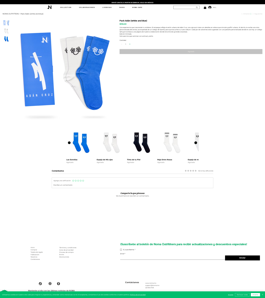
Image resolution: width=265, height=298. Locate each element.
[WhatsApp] (120, 59)
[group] (132, 147)
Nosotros (34, 257)
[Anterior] (69, 142)
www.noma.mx (150, 283)
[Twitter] (124, 59)
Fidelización (35, 255)
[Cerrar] (262, 294)
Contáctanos (35, 259)
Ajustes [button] (230, 295)
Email (122, 254)
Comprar (34, 250)
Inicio (33, 247)
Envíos (61, 254)
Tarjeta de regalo (37, 252)
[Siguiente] (195, 142)
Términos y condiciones (67, 248)
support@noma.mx (152, 285)
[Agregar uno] (130, 44)
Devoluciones (64, 257)
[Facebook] (121, 59)
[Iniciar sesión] (209, 7)
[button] (205, 7)
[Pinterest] (122, 59)
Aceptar (255, 295)
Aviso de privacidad (66, 250)
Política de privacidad (138, 295)
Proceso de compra (66, 252)
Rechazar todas (242, 295)
